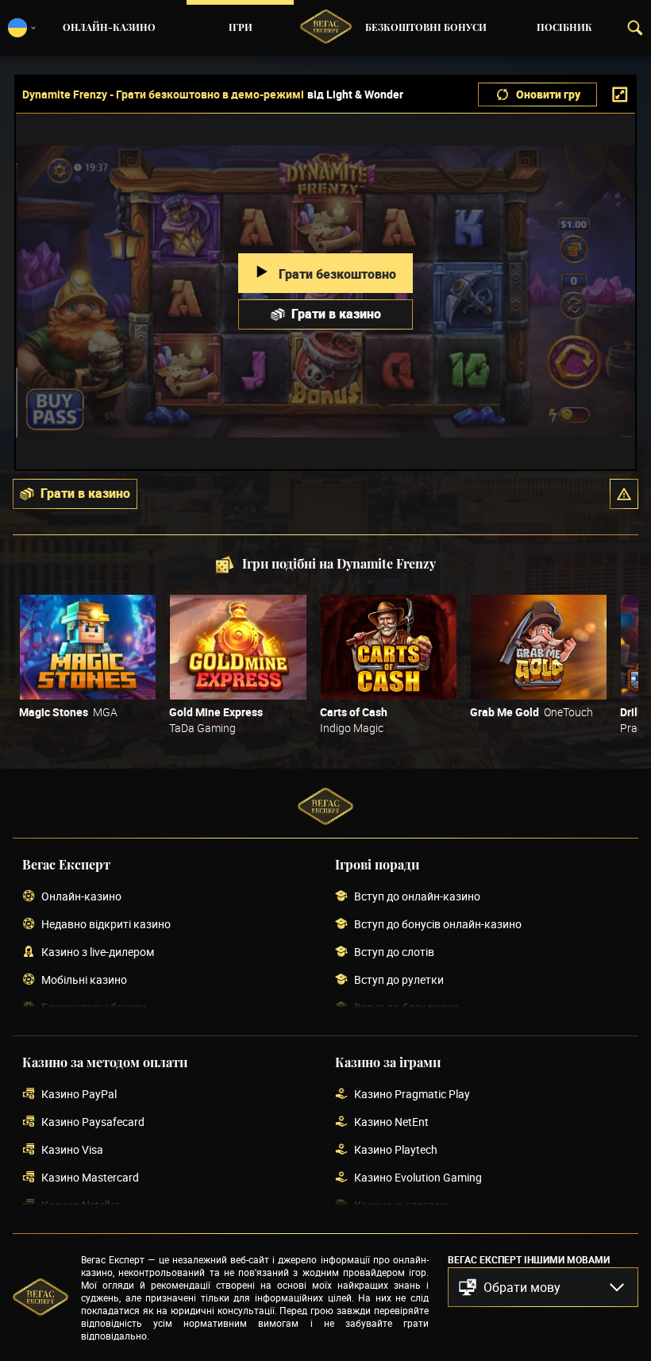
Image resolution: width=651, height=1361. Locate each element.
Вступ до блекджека (407, 1008)
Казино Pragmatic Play (412, 1094)
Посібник (564, 28)
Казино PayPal (79, 1094)
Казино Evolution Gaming (418, 1178)
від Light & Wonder (355, 94)
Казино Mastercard (90, 1178)
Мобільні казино (84, 980)
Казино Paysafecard (92, 1122)
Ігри (240, 28)
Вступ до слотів (394, 952)
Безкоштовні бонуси (426, 28)
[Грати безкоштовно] (87, 647)
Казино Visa (72, 1150)
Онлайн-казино (109, 28)
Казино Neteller (80, 1205)
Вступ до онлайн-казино (417, 896)
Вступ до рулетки (399, 980)
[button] (624, 494)
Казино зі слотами (401, 1205)
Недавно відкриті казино (106, 924)
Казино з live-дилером (97, 952)
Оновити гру (548, 94)
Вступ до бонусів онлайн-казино (438, 924)
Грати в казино (336, 313)
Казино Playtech (395, 1150)
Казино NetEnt (391, 1122)
